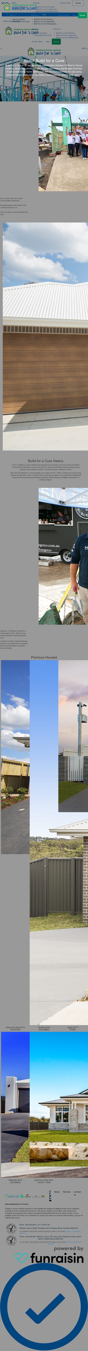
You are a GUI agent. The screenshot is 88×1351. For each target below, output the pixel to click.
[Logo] (21, 6)
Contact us (77, 1193)
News (74, 15)
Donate (82, 15)
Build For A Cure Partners (43, 19)
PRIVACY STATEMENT (73, 1231)
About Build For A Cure (21, 21)
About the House (19, 19)
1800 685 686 (30, 1225)
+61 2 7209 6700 (43, 1225)
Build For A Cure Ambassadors (45, 24)
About (12, 15)
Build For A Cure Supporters (44, 21)
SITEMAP (22, 1233)
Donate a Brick (63, 15)
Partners (34, 15)
